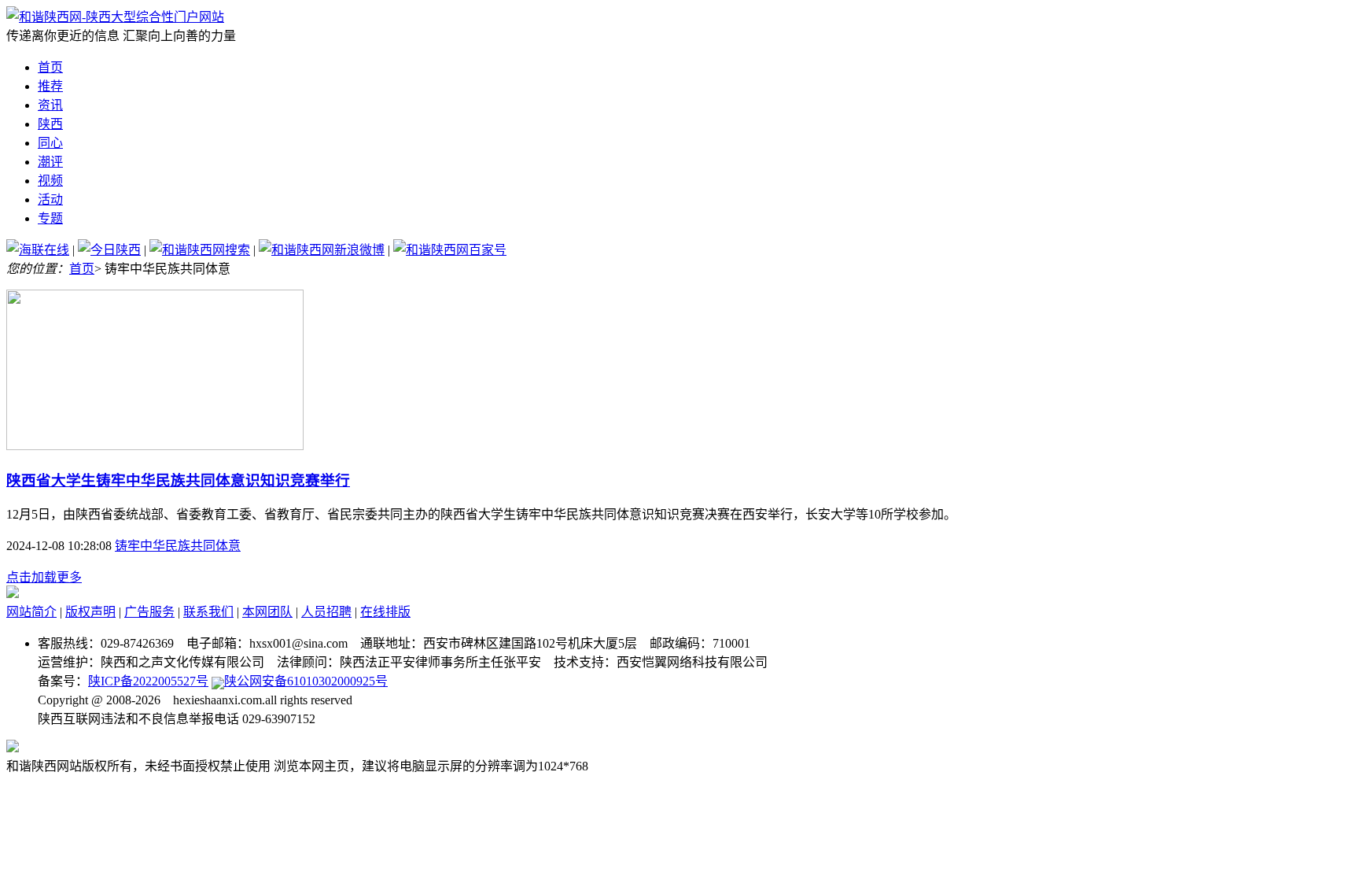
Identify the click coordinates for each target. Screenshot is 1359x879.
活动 (50, 199)
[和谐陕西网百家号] (449, 250)
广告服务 (149, 612)
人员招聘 (326, 612)
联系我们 (208, 612)
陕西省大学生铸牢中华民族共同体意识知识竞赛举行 (178, 480)
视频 (50, 180)
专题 (50, 218)
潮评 (50, 161)
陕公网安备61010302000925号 (306, 681)
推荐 (50, 86)
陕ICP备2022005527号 (148, 681)
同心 (50, 143)
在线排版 (385, 612)
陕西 (50, 124)
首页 (50, 67)
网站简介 (31, 612)
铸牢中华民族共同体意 (178, 545)
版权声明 (90, 612)
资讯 (50, 105)
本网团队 (267, 612)
